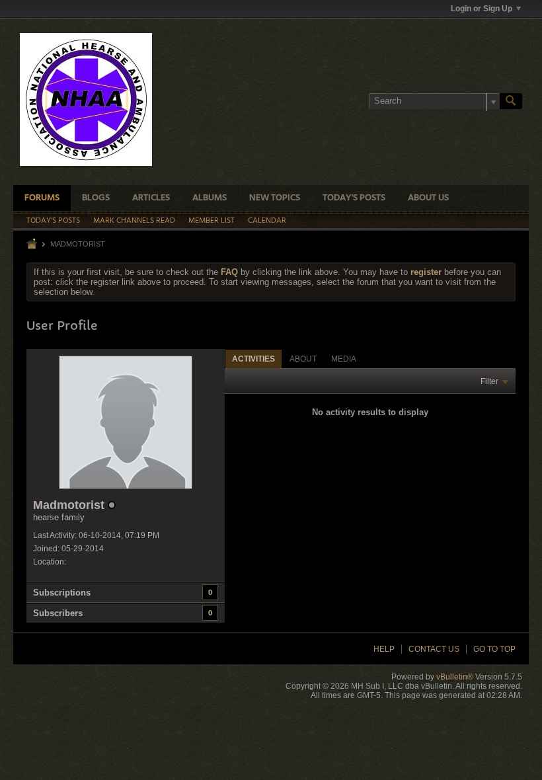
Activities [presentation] (253, 359)
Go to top (494, 649)
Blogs (96, 198)
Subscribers (58, 613)
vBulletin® (454, 677)
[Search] (511, 101)
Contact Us (433, 649)
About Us (428, 198)
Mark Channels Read (134, 220)
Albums (209, 198)
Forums (41, 198)
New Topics (274, 198)
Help (384, 649)
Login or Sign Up (481, 8)
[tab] (253, 358)
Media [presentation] (343, 359)
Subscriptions (62, 593)
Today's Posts (354, 198)
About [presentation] (303, 359)
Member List (211, 220)
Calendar (267, 220)
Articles (151, 198)
